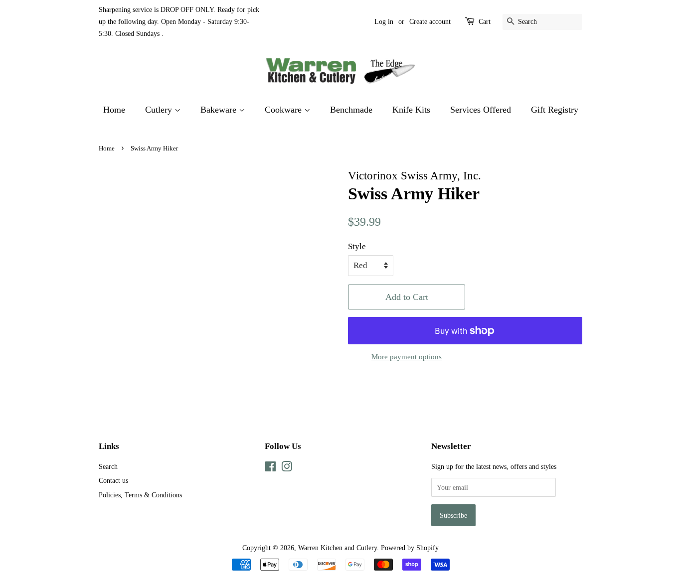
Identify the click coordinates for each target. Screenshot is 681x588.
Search (108, 466)
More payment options (406, 357)
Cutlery (159, 110)
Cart (485, 21)
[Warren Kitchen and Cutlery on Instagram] (286, 468)
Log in (383, 21)
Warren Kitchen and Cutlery (337, 548)
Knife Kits (411, 110)
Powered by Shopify (410, 548)
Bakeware (219, 110)
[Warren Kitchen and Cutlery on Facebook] (270, 468)
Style (357, 246)
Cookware (284, 110)
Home (114, 110)
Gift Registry (554, 110)
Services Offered (480, 110)
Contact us (113, 480)
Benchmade (351, 110)
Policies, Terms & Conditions (140, 495)
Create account (430, 21)
